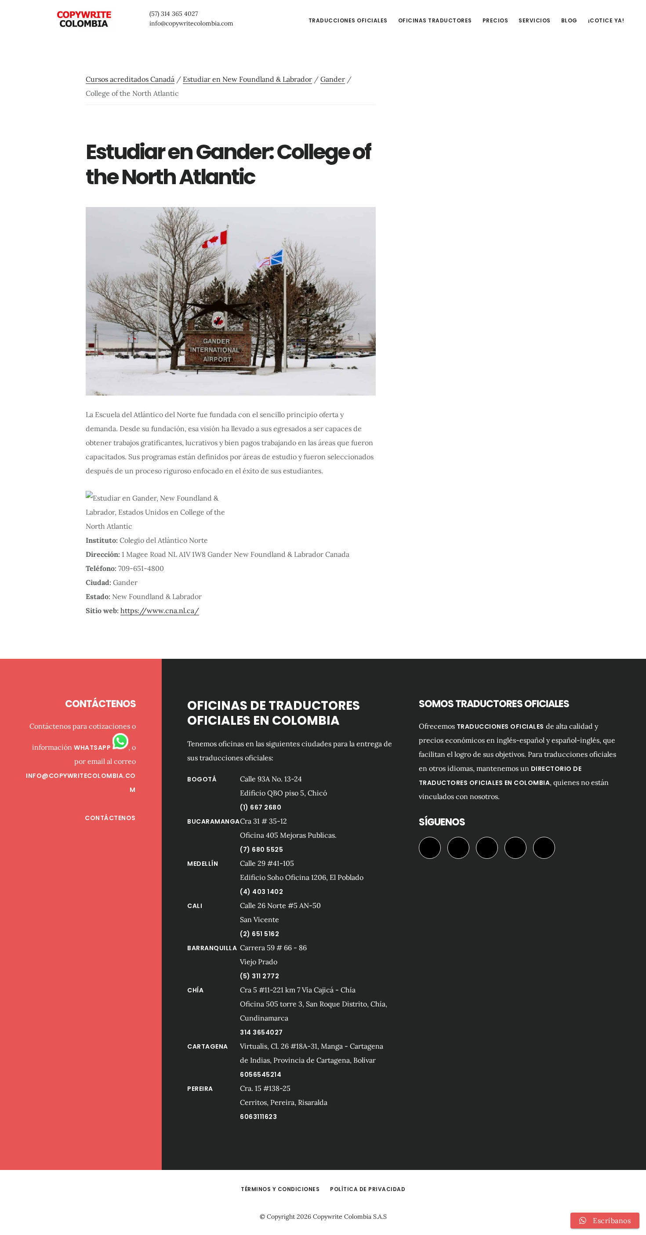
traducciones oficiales (500, 726)
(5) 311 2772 (259, 976)
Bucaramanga (213, 821)
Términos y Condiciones (280, 1189)
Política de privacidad (367, 1189)
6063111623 (258, 1116)
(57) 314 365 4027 (173, 14)
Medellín (202, 863)
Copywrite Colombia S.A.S (350, 1216)
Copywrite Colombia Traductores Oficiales (83, 19)
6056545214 (260, 1074)
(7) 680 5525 (261, 849)
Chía (195, 990)
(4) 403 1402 (261, 891)
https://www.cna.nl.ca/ (159, 610)
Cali (194, 905)
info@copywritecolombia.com (191, 23)
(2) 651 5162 (259, 934)
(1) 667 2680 (260, 807)
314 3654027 (261, 1032)
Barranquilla (212, 948)
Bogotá (202, 779)
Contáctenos (110, 818)
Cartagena (207, 1046)
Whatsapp (93, 747)
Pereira (200, 1088)
